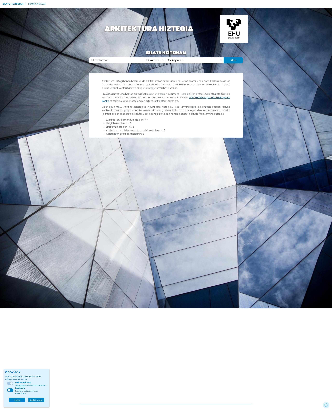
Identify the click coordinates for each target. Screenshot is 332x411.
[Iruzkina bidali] (326, 405)
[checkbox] (10, 390)
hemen (24, 379)
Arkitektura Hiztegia (149, 29)
